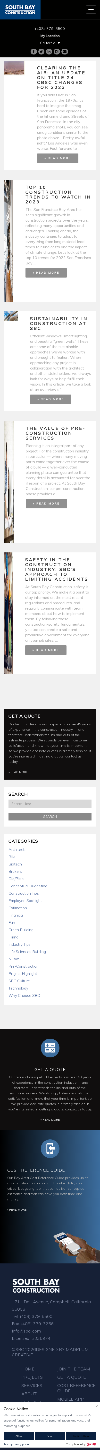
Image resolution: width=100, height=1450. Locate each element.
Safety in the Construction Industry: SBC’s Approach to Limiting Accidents (56, 569)
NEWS (14, 958)
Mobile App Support (70, 1401)
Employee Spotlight (25, 900)
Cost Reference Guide (36, 1170)
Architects (17, 849)
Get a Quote (24, 716)
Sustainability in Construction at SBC (59, 323)
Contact (31, 1402)
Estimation (17, 907)
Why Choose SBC (24, 995)
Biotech (15, 864)
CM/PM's (16, 878)
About (29, 1393)
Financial (16, 915)
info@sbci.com (26, 1331)
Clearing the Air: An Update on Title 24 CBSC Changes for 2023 (61, 77)
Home (27, 1369)
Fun (11, 922)
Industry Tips (19, 944)
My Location (50, 36)
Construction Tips (23, 893)
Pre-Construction (23, 966)
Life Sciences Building (27, 951)
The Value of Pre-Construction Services (55, 433)
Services (31, 1385)
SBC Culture (19, 980)
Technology (18, 988)
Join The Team (73, 1369)
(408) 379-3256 (37, 1323)
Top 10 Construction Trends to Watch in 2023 (58, 194)
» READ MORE (57, 158)
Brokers (15, 871)
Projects (32, 1377)
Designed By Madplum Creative (50, 1352)
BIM (12, 856)
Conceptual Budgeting (27, 885)
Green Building (20, 929)
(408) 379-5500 (50, 28)
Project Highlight (22, 973)
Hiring (13, 937)
